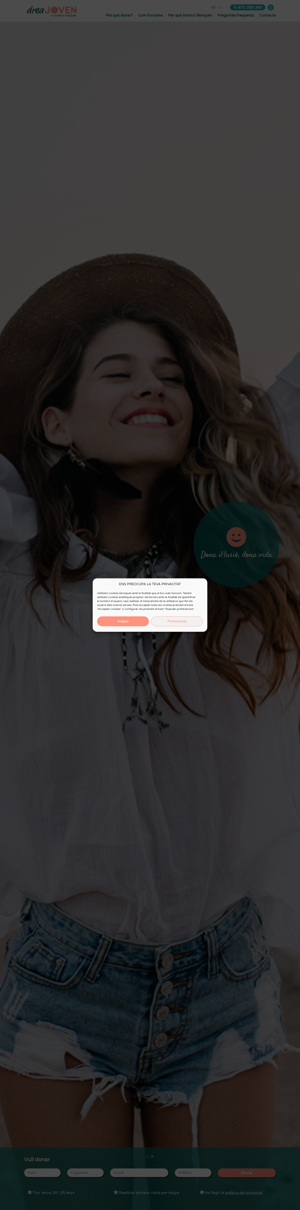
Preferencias (177, 621)
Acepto (123, 621)
